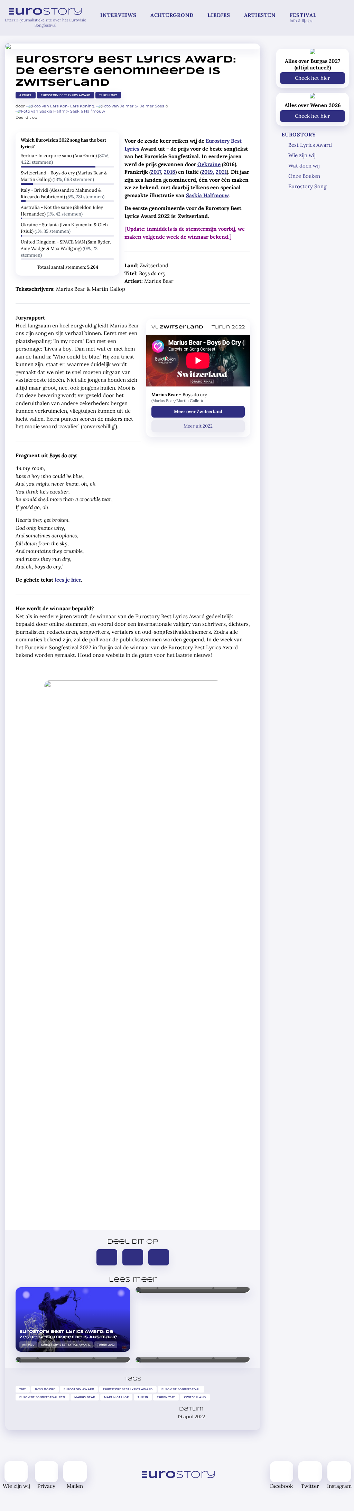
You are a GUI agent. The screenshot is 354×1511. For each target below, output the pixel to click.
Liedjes (218, 15)
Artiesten (260, 15)
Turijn (143, 1396)
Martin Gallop (116, 1396)
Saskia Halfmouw (87, 111)
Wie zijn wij (301, 155)
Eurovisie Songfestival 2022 (42, 1396)
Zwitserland (195, 1396)
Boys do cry (45, 1388)
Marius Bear (85, 1396)
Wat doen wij (303, 165)
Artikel (25, 95)
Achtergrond (172, 15)
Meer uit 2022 (198, 426)
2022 (22, 1388)
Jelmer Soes (152, 106)
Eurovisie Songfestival (181, 1388)
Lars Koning (82, 106)
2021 (221, 172)
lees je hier (68, 579)
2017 (156, 172)
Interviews (118, 15)
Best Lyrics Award (310, 145)
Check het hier (312, 78)
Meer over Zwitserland (198, 411)
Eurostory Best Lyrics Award (65, 95)
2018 (169, 172)
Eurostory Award (79, 1388)
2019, (208, 172)
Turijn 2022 (108, 95)
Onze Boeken (304, 176)
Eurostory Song (307, 186)
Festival (303, 17)
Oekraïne (209, 164)
